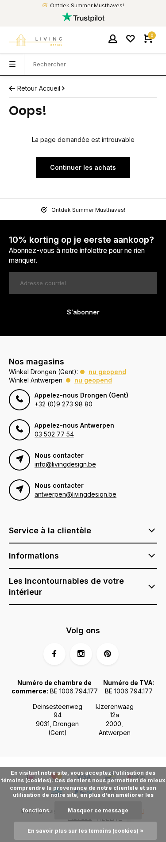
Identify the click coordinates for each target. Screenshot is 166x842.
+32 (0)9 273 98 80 (64, 404)
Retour (27, 88)
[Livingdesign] (35, 40)
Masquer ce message (98, 810)
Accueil (49, 88)
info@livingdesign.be (65, 464)
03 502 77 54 (54, 434)
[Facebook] (54, 654)
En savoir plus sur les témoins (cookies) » (85, 830)
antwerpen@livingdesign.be (75, 494)
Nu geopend (107, 371)
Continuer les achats (83, 167)
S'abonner (83, 312)
